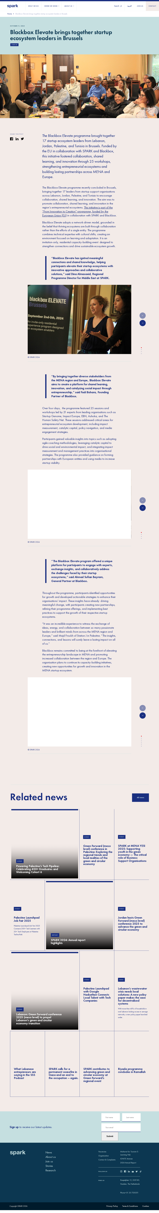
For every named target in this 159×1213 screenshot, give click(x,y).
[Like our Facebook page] (126, 1172)
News (48, 1152)
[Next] (142, 323)
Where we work (51, 6)
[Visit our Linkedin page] (130, 1172)
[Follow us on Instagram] (122, 1172)
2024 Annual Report (128, 1162)
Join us (140, 6)
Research (50, 1170)
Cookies (145, 1206)
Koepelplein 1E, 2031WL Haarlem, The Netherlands (130, 1182)
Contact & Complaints (107, 1159)
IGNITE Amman (126, 1158)
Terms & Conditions (130, 1206)
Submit (109, 1136)
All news (140, 797)
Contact (152, 6)
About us (68, 6)
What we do (33, 6)
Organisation (103, 1155)
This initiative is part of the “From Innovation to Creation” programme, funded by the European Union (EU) (77, 211)
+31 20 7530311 (132, 1192)
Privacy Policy (112, 1206)
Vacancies (102, 1151)
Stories (49, 1166)
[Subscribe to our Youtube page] (134, 1172)
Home (9, 14)
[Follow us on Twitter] (137, 1172)
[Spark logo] (12, 6)
